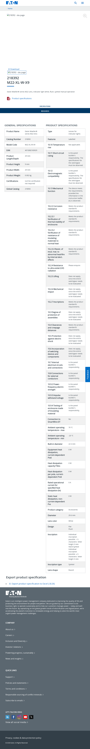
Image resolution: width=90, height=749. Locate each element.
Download (14, 69)
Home (10, 8)
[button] (87, 374)
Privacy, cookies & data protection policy (23, 738)
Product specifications (21, 98)
